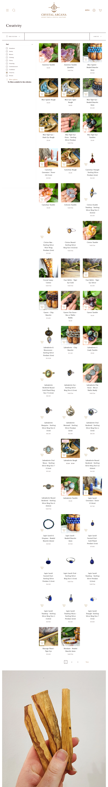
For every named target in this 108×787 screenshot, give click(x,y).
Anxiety (11, 51)
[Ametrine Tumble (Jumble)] (70, 52)
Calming (11, 57)
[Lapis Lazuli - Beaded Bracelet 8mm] (70, 523)
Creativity (11, 72)
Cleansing (11, 63)
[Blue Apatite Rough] (48, 87)
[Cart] (100, 10)
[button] (13, 10)
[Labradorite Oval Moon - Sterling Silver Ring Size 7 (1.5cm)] (48, 448)
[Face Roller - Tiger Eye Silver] (92, 268)
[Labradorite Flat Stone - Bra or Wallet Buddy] (92, 373)
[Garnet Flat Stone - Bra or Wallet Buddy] (70, 300)
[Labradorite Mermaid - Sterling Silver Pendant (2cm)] (70, 410)
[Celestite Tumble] (70, 192)
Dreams (11, 75)
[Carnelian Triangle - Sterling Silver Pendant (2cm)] (92, 157)
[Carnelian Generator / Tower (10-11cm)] (48, 157)
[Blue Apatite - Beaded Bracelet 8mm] (92, 52)
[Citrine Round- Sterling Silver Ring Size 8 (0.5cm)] (70, 230)
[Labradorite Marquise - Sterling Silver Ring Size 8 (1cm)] (48, 410)
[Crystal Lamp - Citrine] (48, 268)
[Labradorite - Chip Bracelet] (70, 335)
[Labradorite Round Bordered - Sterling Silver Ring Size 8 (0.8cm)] (48, 486)
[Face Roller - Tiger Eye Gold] (70, 268)
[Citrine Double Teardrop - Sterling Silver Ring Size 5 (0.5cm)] (92, 192)
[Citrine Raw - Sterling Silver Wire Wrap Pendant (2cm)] (48, 230)
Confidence (12, 69)
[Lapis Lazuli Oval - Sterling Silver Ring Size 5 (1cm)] (70, 561)
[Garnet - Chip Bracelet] (48, 300)
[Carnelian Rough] (70, 157)
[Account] (94, 10)
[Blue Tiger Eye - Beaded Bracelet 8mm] (92, 87)
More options (13, 79)
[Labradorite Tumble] (70, 486)
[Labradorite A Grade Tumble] (92, 335)
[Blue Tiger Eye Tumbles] (92, 122)
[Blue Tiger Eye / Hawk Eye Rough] (48, 122)
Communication (13, 66)
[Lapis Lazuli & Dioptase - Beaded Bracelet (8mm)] (48, 523)
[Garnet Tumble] (92, 300)
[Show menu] (7, 10)
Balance (11, 54)
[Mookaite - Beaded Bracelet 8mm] (70, 636)
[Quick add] (42, 59)
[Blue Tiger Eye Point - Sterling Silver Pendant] (70, 122)
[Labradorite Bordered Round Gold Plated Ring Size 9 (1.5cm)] (48, 373)
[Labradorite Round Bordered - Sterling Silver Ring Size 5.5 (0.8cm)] (92, 448)
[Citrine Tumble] (92, 230)
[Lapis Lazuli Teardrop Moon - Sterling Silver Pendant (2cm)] (70, 598)
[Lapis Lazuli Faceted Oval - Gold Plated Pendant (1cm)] (92, 523)
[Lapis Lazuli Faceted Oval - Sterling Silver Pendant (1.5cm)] (48, 561)
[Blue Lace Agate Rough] (70, 87)
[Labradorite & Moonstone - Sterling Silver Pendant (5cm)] (48, 335)
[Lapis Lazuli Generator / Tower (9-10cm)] (92, 486)
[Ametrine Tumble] (48, 52)
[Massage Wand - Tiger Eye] (48, 636)
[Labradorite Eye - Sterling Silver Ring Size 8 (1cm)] (70, 373)
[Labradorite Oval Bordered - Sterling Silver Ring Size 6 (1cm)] (92, 410)
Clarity (11, 60)
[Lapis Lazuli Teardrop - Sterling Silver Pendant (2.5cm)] (92, 561)
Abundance (12, 48)
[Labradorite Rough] (70, 448)
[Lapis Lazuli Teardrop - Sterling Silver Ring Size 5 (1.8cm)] (48, 598)
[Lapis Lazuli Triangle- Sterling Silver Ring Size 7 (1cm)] (92, 598)
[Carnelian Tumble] (48, 192)
